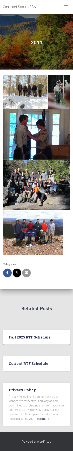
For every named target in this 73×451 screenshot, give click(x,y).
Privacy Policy (22, 390)
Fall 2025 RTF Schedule (29, 337)
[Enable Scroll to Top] (65, 443)
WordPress (44, 441)
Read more (42, 418)
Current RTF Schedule (28, 363)
